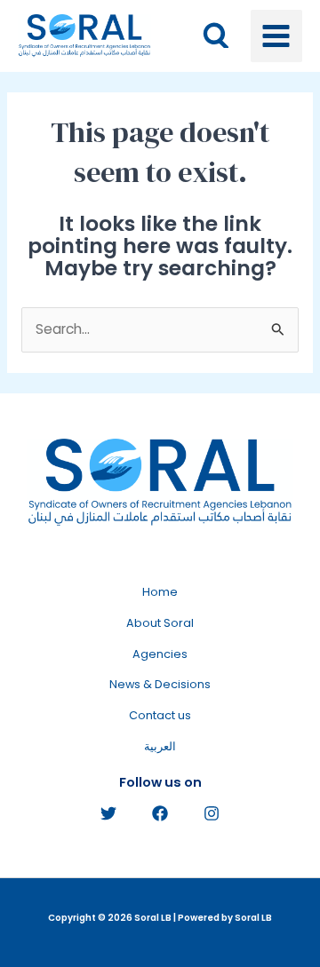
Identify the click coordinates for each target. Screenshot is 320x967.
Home (160, 591)
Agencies (160, 654)
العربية (160, 746)
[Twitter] (108, 813)
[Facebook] (160, 813)
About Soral (160, 622)
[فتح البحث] (215, 36)
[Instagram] (212, 813)
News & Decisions (160, 684)
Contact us (160, 715)
